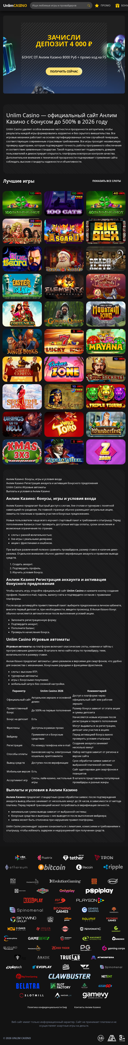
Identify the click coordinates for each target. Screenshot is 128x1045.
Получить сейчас (64, 71)
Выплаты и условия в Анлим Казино (28, 491)
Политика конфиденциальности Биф (47, 1007)
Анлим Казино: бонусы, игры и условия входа (34, 479)
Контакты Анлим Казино (87, 1007)
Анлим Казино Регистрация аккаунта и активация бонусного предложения (52, 483)
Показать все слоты (106, 181)
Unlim (15, 5)
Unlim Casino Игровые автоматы (26, 487)
